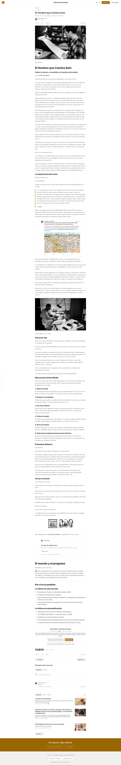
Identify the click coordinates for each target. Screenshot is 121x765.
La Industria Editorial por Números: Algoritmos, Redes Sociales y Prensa (59, 622)
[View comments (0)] (48, 730)
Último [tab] (44, 694)
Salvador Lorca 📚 (42, 18)
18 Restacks (51, 649)
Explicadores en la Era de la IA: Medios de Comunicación (54, 612)
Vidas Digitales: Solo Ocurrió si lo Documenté (49, 724)
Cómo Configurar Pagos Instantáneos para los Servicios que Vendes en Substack (61, 620)
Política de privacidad (69, 644)
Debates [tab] (49, 694)
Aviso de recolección (69, 755)
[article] (60, 702)
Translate (38, 10)
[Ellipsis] (85, 683)
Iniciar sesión (114, 2)
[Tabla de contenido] (2, 382)
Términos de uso (60, 643)
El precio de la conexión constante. (43, 726)
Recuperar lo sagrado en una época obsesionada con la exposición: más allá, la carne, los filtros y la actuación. (54, 701)
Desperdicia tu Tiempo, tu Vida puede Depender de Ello (54, 592)
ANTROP (37, 8)
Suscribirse (106, 2)
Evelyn (40, 207)
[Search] (96, 2)
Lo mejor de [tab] (38, 694)
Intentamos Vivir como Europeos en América (51, 617)
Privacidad (56, 755)
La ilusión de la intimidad (43, 699)
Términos (61, 755)
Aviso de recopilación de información (55, 644)
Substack (53, 762)
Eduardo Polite (41, 682)
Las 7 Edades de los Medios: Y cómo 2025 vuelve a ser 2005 (55, 614)
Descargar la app (67, 758)
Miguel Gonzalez (46, 727)
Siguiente (80, 659)
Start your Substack (55, 758)
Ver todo (38, 734)
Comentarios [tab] (39, 669)
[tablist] (41, 669)
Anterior (40, 659)
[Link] (33, 68)
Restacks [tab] (45, 669)
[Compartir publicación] (99, 2)
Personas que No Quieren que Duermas (49, 595)
